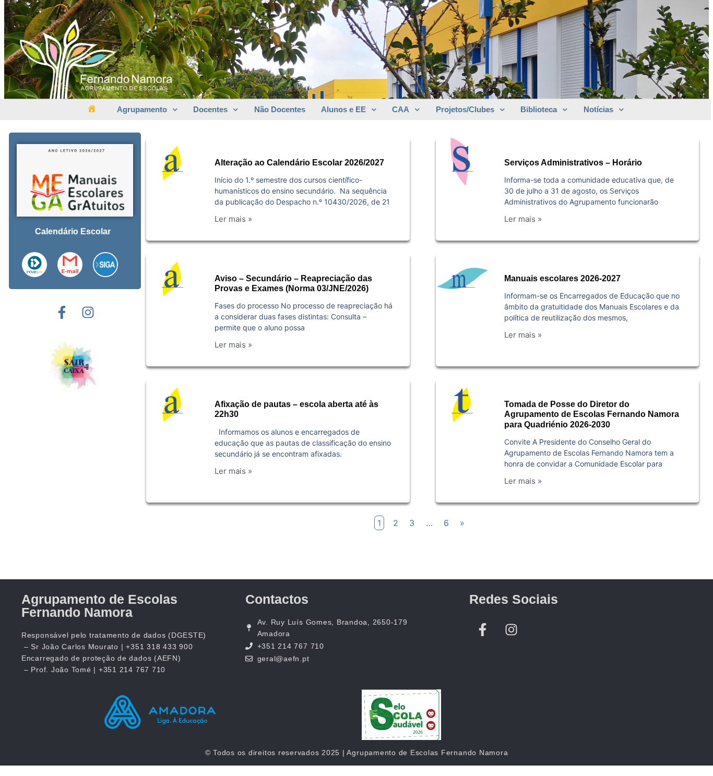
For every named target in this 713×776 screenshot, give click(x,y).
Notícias (598, 109)
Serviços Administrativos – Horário (573, 162)
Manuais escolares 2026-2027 (562, 278)
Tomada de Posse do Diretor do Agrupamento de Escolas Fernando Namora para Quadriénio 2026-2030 (591, 414)
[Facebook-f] (62, 313)
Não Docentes (279, 109)
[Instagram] (88, 313)
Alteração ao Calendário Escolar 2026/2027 (299, 162)
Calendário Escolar (73, 231)
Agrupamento (142, 109)
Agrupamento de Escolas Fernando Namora (99, 605)
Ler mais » (233, 219)
